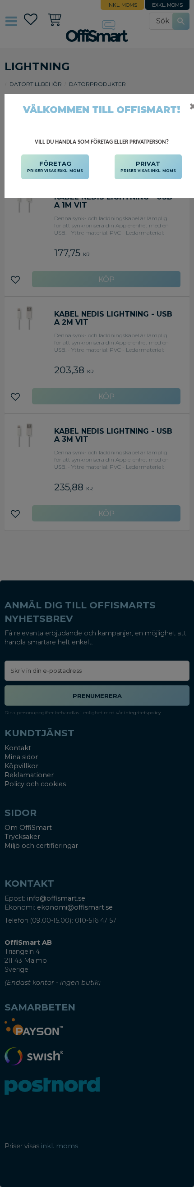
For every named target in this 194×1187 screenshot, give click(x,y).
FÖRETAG (55, 166)
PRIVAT (148, 166)
